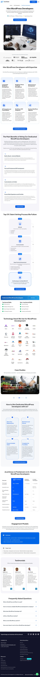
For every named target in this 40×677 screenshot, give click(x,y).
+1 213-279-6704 (5, 646)
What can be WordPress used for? (11, 620)
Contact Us (33, 2)
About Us (21, 642)
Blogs (2, 658)
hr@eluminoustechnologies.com (25, 660)
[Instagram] (33, 634)
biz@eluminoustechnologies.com (8, 644)
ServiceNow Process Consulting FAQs (7, 668)
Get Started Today (20, 518)
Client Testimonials (4, 665)
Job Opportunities (25, 658)
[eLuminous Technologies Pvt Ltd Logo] (15, 2)
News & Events (3, 662)
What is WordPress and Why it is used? (12, 602)
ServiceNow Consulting (24, 654)
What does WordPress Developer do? (12, 611)
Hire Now (33, 297)
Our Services (22, 644)
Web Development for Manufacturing (26, 652)
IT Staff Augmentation (23, 647)
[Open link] (11, 589)
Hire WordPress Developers (20, 19)
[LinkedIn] (36, 634)
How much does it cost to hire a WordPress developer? (16, 625)
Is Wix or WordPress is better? (10, 616)
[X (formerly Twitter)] (31, 634)
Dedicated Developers (24, 649)
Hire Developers (17, 5)
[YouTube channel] (38, 634)
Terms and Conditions (29, 674)
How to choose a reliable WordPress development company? (18, 606)
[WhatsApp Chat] (37, 674)
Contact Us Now (20, 206)
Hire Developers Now (20, 289)
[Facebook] (28, 634)
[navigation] (38, 1)
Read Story (5, 391)
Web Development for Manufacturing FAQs (8, 667)
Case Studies (3, 660)
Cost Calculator (3, 663)
